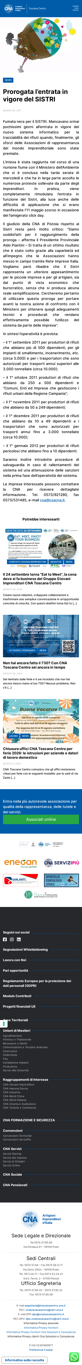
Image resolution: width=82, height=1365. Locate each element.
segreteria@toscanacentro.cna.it (45, 1305)
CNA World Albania (14, 1099)
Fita (5, 1058)
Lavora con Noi (14, 960)
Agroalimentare (12, 1035)
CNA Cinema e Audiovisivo (19, 1103)
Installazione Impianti (16, 1062)
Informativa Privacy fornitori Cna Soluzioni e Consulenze (41, 1332)
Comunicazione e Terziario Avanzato (25, 1047)
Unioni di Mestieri (16, 1030)
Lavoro (13, 736)
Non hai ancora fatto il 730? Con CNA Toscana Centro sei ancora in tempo (35, 665)
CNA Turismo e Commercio (19, 1107)
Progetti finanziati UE (19, 1006)
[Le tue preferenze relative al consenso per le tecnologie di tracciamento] (4, 1024)
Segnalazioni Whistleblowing (25, 949)
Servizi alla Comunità (15, 1070)
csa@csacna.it (52, 500)
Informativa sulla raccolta (24, 1360)
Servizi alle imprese (15, 1157)
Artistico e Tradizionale (17, 1039)
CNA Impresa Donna (15, 1088)
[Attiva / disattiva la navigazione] (75, 8)
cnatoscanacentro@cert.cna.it (44, 1309)
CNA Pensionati (15, 1185)
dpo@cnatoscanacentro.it (48, 1314)
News (8, 80)
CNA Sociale (12, 1174)
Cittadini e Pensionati (22, 650)
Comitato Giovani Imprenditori (27, 561)
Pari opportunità (15, 970)
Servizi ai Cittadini (14, 1161)
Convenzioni (12, 1131)
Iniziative (56, 561)
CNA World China (13, 1096)
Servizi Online (11, 1165)
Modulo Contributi (17, 996)
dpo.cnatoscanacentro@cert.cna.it (47, 1318)
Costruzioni (10, 1051)
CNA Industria (11, 1092)
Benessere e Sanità (15, 1043)
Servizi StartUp (12, 1153)
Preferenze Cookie (41, 1349)
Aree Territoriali (15, 1020)
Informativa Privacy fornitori (41, 1327)
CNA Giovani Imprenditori (18, 1084)
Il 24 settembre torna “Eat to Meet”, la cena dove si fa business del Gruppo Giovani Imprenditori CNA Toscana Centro (39, 578)
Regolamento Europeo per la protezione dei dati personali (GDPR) (37, 983)
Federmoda (10, 1054)
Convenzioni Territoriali (17, 1135)
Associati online (41, 819)
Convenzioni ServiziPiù (17, 1139)
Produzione (10, 1066)
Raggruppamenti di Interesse (25, 1080)
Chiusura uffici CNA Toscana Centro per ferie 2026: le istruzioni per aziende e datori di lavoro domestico (40, 753)
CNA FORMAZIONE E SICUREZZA (29, 1120)
